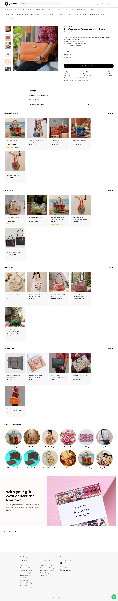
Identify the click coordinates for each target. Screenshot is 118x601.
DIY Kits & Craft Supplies (97, 14)
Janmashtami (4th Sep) (11, 10)
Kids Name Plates (39, 10)
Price (66, 48)
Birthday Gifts (48, 14)
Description (34, 91)
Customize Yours (88, 66)
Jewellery (91, 10)
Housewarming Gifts (26, 573)
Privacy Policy (44, 573)
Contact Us (43, 575)
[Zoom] (35, 48)
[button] (13, 147)
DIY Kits (22, 563)
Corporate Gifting (10, 19)
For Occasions (60, 14)
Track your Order (45, 560)
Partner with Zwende (46, 563)
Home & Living (69, 10)
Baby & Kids (81, 10)
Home (66, 26)
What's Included (36, 100)
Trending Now (8, 14)
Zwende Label (68, 32)
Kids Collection (25, 578)
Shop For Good (81, 14)
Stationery (101, 10)
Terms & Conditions (46, 565)
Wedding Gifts (35, 14)
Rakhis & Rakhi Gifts (26, 588)
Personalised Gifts (26, 575)
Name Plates (27, 10)
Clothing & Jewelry (26, 583)
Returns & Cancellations (47, 570)
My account (43, 578)
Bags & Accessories (55, 10)
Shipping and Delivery (47, 568)
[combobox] (40, 4)
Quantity (67, 58)
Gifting (71, 14)
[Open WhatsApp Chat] (113, 596)
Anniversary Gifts (22, 14)
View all (111, 113)
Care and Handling (36, 104)
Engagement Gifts (26, 570)
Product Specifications (38, 95)
